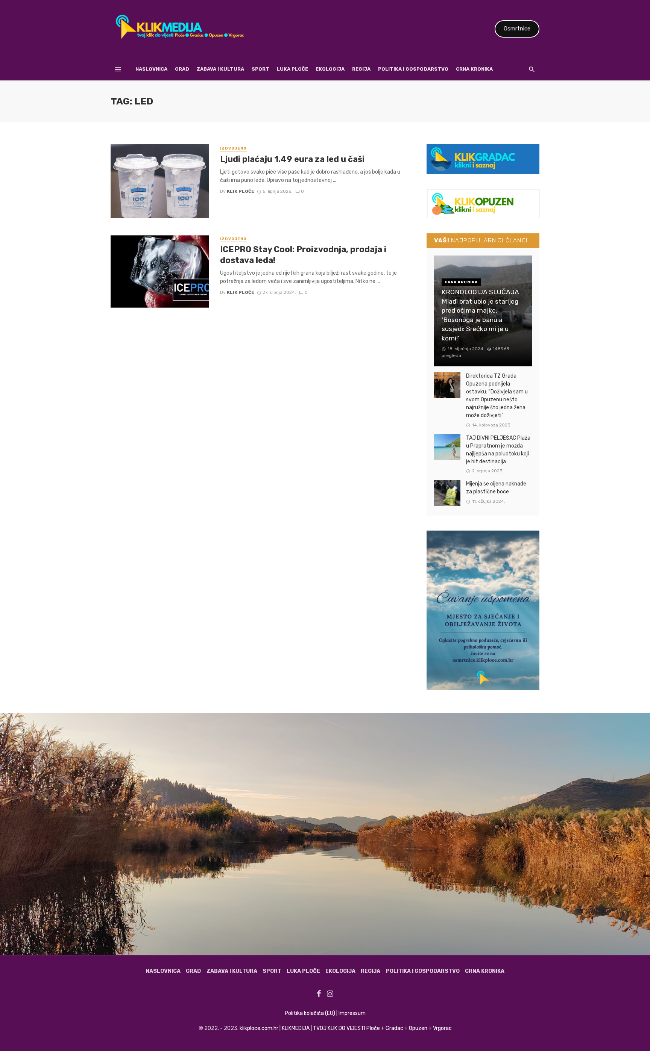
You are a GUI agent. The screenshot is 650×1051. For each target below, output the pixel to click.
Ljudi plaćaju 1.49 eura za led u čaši (292, 159)
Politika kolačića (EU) (310, 1013)
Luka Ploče (292, 69)
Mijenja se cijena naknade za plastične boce (496, 488)
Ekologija (330, 69)
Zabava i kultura (220, 69)
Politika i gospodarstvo (413, 69)
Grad (182, 69)
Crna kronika (474, 69)
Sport (260, 69)
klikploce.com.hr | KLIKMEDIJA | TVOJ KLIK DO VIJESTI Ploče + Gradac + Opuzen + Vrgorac (346, 1028)
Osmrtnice (517, 28)
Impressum (352, 1013)
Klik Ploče (240, 191)
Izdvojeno (233, 148)
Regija (361, 69)
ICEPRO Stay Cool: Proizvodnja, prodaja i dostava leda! (303, 255)
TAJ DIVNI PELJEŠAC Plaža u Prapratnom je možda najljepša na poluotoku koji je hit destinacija (498, 450)
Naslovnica (151, 69)
